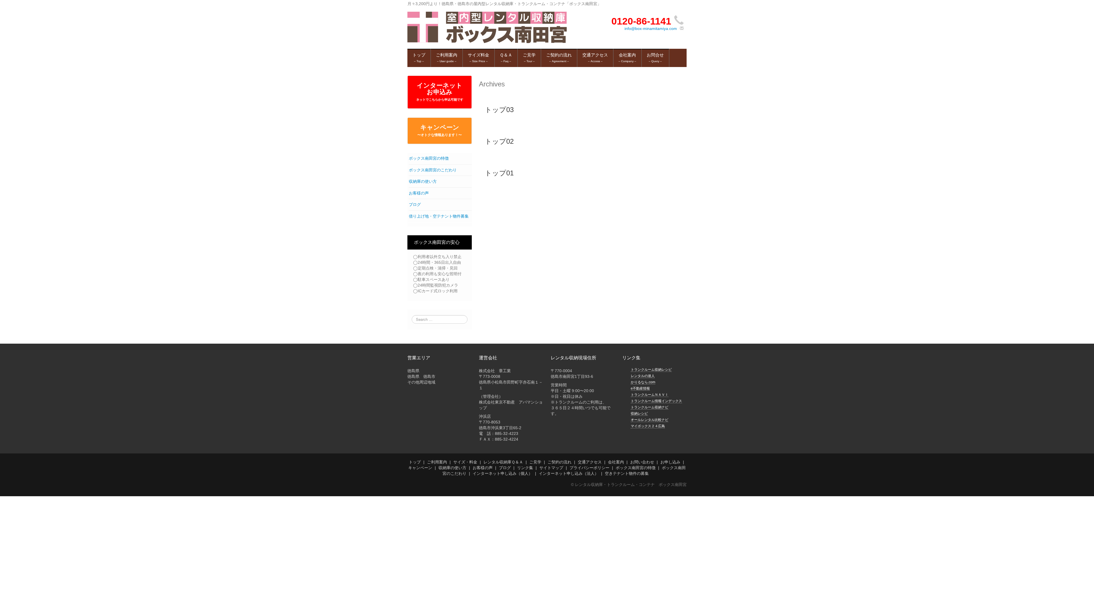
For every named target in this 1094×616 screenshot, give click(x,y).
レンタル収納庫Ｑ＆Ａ (503, 462)
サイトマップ (551, 467)
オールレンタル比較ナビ (649, 420)
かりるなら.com (643, 382)
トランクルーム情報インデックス (656, 401)
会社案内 (616, 462)
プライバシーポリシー (589, 467)
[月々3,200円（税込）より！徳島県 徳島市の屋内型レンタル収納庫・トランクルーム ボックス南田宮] (487, 27)
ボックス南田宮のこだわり (433, 170)
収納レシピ (639, 414)
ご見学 (535, 462)
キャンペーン (439, 130)
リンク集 (525, 467)
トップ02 (499, 141)
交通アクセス (590, 462)
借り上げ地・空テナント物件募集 (439, 216)
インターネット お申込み (439, 91)
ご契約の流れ (560, 462)
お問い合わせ (642, 462)
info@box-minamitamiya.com (650, 28)
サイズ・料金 (465, 462)
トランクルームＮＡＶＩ (649, 395)
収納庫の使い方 (423, 181)
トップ (415, 462)
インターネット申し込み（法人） (569, 473)
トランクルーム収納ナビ (649, 407)
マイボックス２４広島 (648, 426)
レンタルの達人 (643, 376)
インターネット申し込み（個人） (502, 473)
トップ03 (499, 110)
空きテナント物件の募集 (627, 473)
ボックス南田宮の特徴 (429, 158)
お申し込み (670, 462)
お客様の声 (419, 193)
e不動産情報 (640, 388)
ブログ (415, 204)
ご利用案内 (437, 462)
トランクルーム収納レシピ (651, 370)
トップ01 (499, 173)
